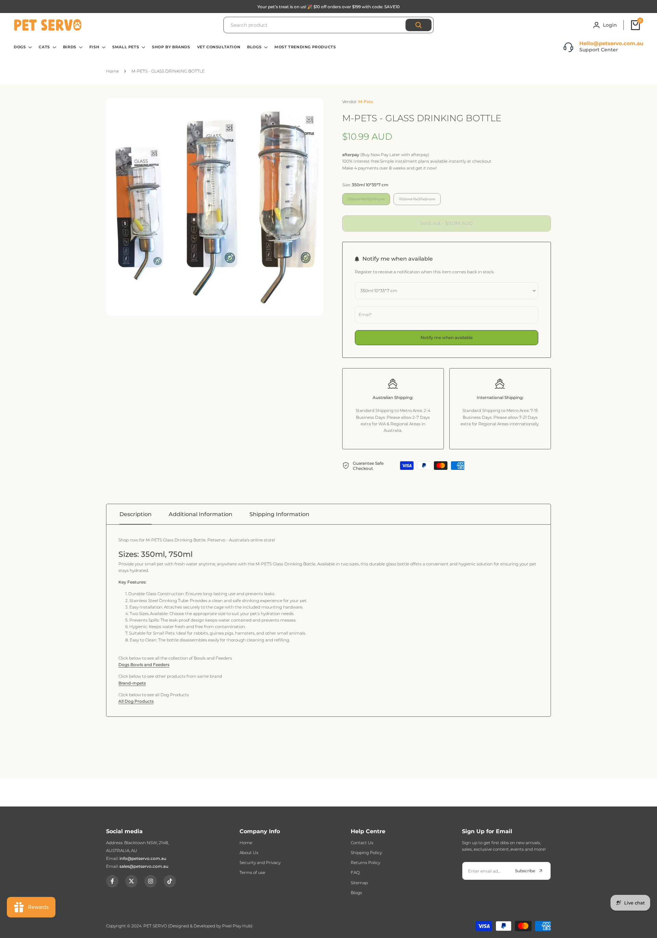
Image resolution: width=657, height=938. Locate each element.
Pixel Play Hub (236, 925)
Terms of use (252, 872)
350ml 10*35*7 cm (366, 200)
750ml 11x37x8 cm (417, 200)
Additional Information (200, 514)
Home (246, 842)
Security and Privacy (260, 862)
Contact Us (362, 842)
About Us (249, 852)
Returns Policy (365, 862)
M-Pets (365, 101)
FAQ (355, 872)
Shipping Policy (366, 852)
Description (135, 514)
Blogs (356, 892)
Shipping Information (279, 514)
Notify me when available (447, 337)
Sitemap (359, 882)
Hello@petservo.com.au (611, 43)
